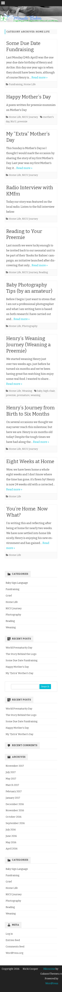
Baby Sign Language (17, 582)
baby (39, 390)
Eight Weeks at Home (30, 461)
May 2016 (11, 842)
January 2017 (13, 797)
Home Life (30, 84)
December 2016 (15, 804)
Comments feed (15, 946)
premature (23, 395)
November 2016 (15, 810)
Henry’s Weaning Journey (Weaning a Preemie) (28, 345)
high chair (49, 390)
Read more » (40, 77)
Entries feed (13, 940)
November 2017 (15, 765)
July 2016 (11, 829)
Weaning (27, 390)
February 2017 (14, 791)
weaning (35, 395)
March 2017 (12, 785)
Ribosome (49, 968)
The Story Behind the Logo (21, 654)
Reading (43, 272)
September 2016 (15, 823)
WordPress (51, 983)
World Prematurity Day (19, 647)
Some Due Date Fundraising (21, 660)
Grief (9, 595)
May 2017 (11, 778)
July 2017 (11, 772)
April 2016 (12, 848)
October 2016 (14, 816)
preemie (22, 121)
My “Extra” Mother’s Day (19, 673)
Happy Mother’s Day (28, 97)
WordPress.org (14, 953)
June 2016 (11, 836)
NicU (13, 121)
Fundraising (16, 84)
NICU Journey (30, 117)
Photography (29, 326)
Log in (9, 933)
